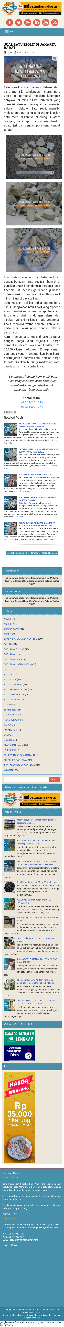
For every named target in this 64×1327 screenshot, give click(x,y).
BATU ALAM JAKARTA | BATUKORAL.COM (39, 1309)
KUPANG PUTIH (11, 730)
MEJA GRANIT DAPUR (14, 745)
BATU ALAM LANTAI (13, 659)
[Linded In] (36, 22)
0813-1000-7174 (32, 406)
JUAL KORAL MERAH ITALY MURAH (35, 475)
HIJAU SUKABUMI (12, 720)
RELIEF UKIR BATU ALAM (16, 760)
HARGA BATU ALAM (13, 714)
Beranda (34, 553)
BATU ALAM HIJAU (13, 654)
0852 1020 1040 (32, 402)
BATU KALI (9, 674)
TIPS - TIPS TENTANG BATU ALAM (20, 765)
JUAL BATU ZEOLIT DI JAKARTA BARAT (30, 46)
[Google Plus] (27, 22)
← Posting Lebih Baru (17, 553)
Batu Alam (9, 644)
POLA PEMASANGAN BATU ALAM (20, 755)
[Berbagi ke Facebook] (14, 411)
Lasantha (47, 1315)
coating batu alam (12, 710)
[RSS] (54, 22)
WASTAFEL (9, 770)
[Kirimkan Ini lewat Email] (5, 411)
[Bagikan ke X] (11, 411)
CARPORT (8, 704)
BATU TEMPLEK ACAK (14, 694)
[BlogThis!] (8, 411)
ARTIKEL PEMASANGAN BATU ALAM (21, 639)
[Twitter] (18, 22)
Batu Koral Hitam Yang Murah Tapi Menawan (37, 882)
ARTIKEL (8, 634)
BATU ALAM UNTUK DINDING (18, 664)
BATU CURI (9, 669)
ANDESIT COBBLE (12, 629)
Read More (8, 443)
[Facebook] (9, 22)
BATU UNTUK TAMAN (14, 699)
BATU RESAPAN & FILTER (15, 689)
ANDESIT (8, 619)
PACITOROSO (10, 750)
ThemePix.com (18, 1315)
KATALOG (8, 725)
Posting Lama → (49, 553)
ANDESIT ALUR (11, 624)
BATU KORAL (10, 679)
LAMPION (8, 735)
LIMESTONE (9, 740)
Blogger (37, 1312)
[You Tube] (45, 22)
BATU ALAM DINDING (14, 649)
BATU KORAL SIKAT (13, 684)
